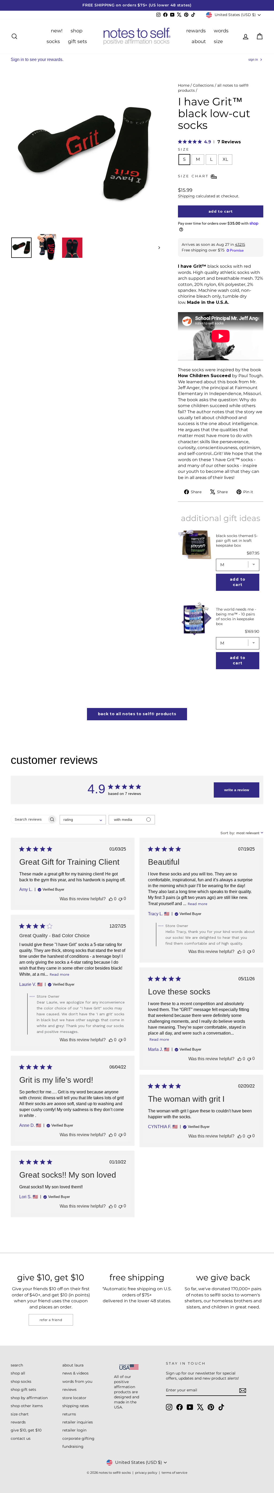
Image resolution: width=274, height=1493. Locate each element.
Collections (203, 85)
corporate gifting (78, 1438)
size (218, 41)
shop (76, 31)
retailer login (74, 1430)
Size (184, 149)
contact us (21, 1438)
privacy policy (146, 1473)
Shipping (186, 196)
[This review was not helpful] (120, 898)
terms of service (174, 1473)
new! (57, 31)
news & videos (75, 1373)
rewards (196, 31)
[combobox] (83, 819)
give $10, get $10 (26, 1430)
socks (53, 41)
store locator (74, 1398)
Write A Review (236, 790)
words (221, 31)
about (199, 41)
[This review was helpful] (111, 899)
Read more (197, 904)
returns (69, 1414)
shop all (18, 1373)
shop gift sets (23, 1389)
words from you (77, 1381)
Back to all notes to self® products (137, 713)
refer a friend (51, 1320)
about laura (72, 1365)
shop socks (21, 1381)
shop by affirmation (29, 1398)
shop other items (27, 1406)
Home (183, 85)
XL (225, 159)
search (17, 1365)
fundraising (72, 1446)
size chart (20, 1414)
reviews (69, 1389)
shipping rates (75, 1406)
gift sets (77, 41)
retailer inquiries (77, 1422)
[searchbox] (29, 819)
